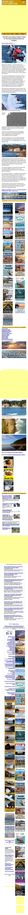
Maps (10, 190)
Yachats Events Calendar (11, 679)
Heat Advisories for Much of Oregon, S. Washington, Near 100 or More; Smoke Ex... (13, 616)
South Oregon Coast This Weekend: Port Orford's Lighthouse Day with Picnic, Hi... (13, 602)
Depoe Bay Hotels (12, 647)
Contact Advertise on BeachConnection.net (14, 626)
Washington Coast (10, 700)
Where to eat (5, 190)
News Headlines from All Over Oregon (9, 855)
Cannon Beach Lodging (6, 329)
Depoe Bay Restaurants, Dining (10, 664)
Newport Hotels (12, 648)
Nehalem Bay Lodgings (6, 330)
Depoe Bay (16, 140)
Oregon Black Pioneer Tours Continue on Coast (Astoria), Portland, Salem (13, 567)
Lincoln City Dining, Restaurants (10, 663)
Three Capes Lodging (6, 332)
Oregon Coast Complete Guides (10, 689)
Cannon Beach (10, 724)
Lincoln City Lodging (5, 334)
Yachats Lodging (5, 338)
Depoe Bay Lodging (5, 335)
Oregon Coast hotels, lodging (15, 452)
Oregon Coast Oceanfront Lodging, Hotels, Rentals (9, 864)
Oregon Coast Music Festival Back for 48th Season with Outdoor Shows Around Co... (13, 608)
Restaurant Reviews (12, 668)
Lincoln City (8, 760)
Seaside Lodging (5, 328)
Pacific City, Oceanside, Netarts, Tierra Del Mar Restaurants (10, 661)
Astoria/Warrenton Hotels (11, 640)
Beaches (22, 33)
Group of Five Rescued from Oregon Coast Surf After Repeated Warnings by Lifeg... (13, 580)
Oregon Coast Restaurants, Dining (16, 454)
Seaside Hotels (12, 641)
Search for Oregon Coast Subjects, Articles (11, 693)
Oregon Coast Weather (10, 681)
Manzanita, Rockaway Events (10, 675)
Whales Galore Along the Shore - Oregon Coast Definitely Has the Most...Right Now (13, 587)
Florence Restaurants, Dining (10, 667)
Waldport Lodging (5, 337)
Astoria (9, 709)
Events (12, 33)
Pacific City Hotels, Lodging (7, 333)
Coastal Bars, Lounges (10, 686)
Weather (17, 33)
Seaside (13, 657)
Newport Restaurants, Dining (10, 665)
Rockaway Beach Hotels (11, 644)
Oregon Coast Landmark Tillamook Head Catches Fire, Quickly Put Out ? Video (13, 595)
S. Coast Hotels (11, 639)
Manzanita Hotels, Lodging (6, 331)
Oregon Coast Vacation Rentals (7, 339)
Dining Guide (11, 656)
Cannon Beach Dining (11, 658)
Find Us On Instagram (9, 871)
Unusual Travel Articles (8, 848)
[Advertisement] (14, 19)
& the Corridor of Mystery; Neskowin (10, 761)
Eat (8, 33)
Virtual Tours (15, 190)
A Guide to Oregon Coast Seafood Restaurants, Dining (9, 868)
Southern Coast (9, 810)
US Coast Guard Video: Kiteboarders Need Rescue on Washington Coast (13, 574)
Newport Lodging (5, 336)
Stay (4, 33)
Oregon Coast (16, 624)
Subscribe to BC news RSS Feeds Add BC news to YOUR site (9, 841)
